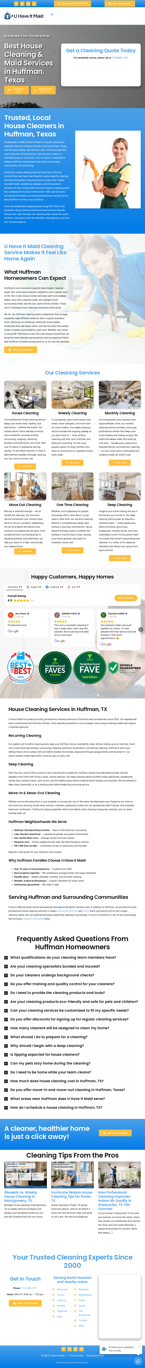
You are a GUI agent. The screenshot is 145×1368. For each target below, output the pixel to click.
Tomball (83, 1320)
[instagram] (28, 3)
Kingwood (62, 1311)
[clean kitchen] (120, 473)
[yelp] (34, 3)
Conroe (60, 1294)
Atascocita (62, 911)
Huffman (61, 1300)
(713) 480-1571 (120, 57)
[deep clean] (120, 381)
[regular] (72, 473)
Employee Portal (95, 1355)
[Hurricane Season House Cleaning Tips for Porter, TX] (72, 1175)
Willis (81, 1326)
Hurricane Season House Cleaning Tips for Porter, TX (71, 1196)
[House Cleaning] (72, 381)
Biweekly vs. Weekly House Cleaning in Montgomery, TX (20, 1196)
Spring (82, 1305)
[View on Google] (10, 615)
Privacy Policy (76, 1355)
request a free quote (33, 918)
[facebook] (16, 3)
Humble (73, 911)
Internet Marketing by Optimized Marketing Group (72, 1362)
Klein (59, 1316)
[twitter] (22, 3)
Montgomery (85, 1294)
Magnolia (84, 1289)
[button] (4, 629)
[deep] (25, 381)
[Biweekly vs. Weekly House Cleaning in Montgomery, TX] (25, 1175)
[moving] (25, 473)
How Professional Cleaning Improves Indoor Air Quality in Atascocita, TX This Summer (114, 1200)
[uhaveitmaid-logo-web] (23, 10)
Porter (86, 911)
